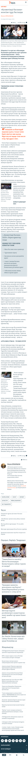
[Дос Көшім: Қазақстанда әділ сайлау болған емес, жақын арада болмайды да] (14, 628)
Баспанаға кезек (7, 27)
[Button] (13, 23)
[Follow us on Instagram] (13, 740)
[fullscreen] (25, 37)
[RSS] (20, 740)
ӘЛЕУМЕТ (4, 6)
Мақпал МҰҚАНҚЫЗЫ (7, 16)
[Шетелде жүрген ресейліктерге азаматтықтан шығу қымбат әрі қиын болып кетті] (14, 602)
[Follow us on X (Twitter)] (6, 740)
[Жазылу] (24, 740)
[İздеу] (23, 755)
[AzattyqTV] (16, 755)
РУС (10, 755)
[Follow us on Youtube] (9, 740)
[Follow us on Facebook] (2, 740)
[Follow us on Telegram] (16, 740)
